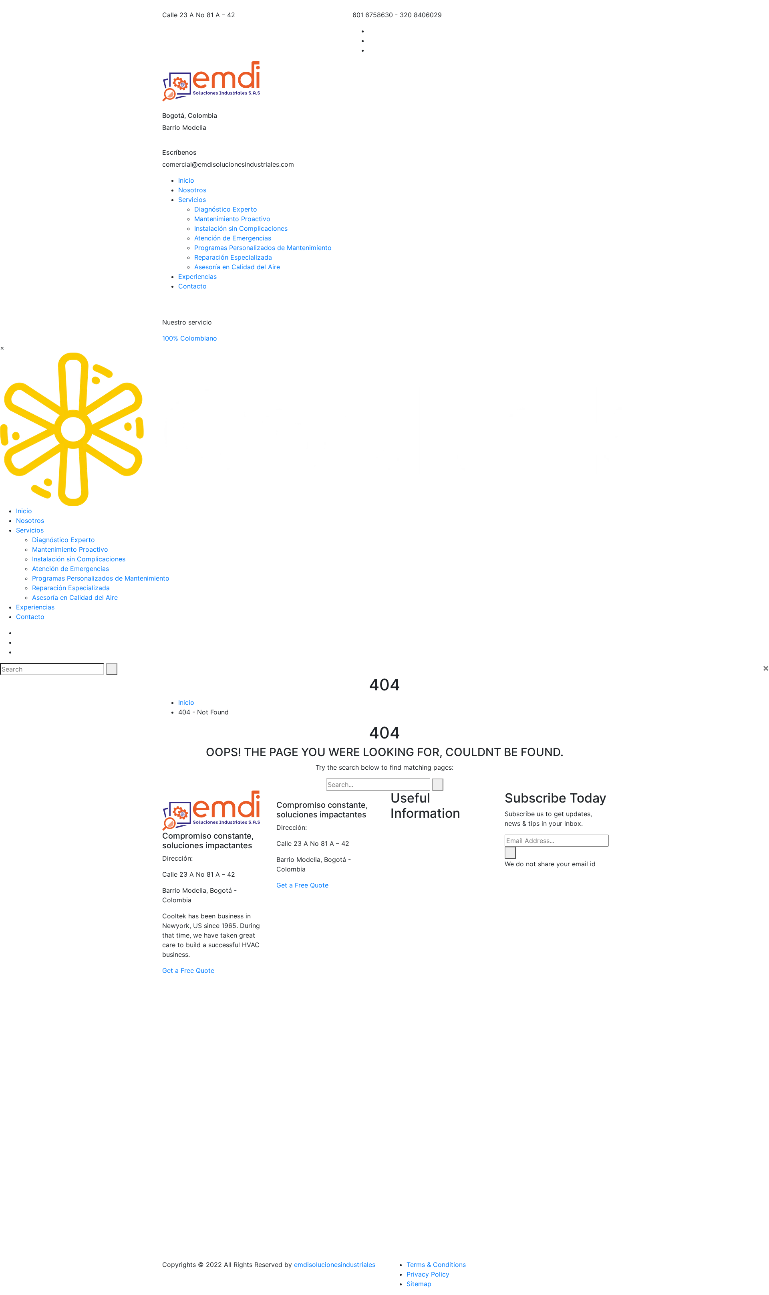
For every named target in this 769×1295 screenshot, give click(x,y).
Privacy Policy (428, 1274)
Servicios (192, 200)
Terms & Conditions (436, 1265)
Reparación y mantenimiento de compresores (434, 1214)
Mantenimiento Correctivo (446, 1060)
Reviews (419, 1233)
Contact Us (424, 935)
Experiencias (197, 276)
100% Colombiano (189, 338)
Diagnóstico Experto (225, 209)
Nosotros (192, 190)
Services (419, 1243)
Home (416, 1031)
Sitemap (419, 1284)
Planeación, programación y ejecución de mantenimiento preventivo (449, 1118)
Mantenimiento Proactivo (232, 219)
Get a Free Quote (188, 970)
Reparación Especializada (233, 257)
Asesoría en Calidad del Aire (237, 267)
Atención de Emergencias (232, 238)
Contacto (192, 286)
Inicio (186, 180)
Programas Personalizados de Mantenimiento (263, 248)
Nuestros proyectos (437, 1099)
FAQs (414, 1022)
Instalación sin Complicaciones (241, 228)
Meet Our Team (430, 1079)
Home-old (422, 1051)
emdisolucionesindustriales (334, 1265)
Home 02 (421, 1041)
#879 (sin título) (431, 829)
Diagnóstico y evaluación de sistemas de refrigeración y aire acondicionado (450, 964)
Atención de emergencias (445, 849)
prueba (417, 1195)
